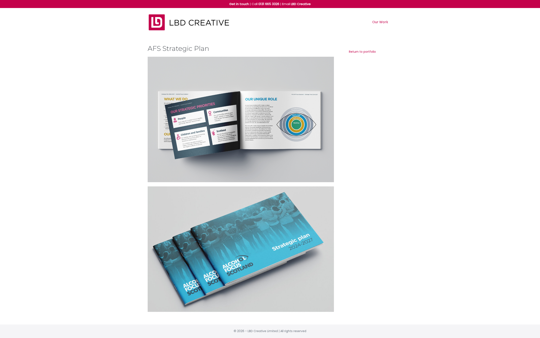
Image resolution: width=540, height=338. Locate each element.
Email (296, 4)
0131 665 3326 (268, 4)
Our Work (380, 22)
